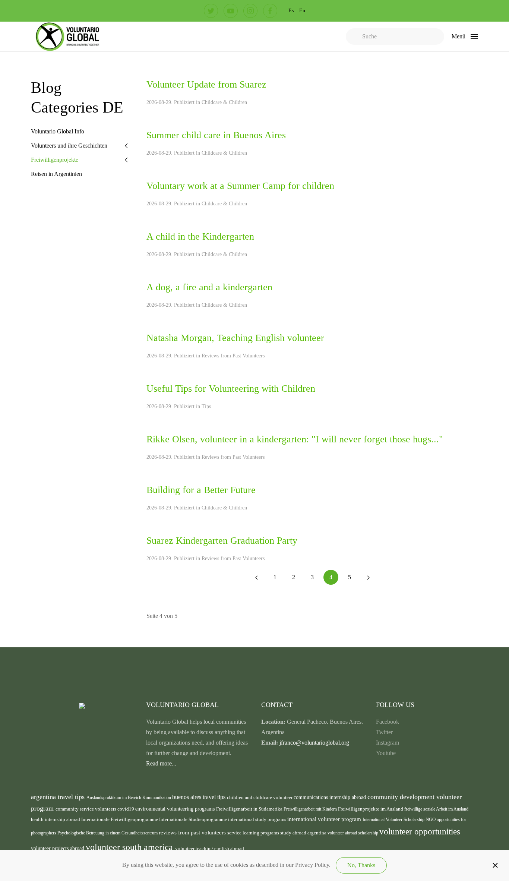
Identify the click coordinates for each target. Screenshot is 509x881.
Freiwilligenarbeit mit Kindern (311, 809)
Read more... (161, 763)
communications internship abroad (330, 797)
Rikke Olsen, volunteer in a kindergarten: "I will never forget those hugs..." (294, 439)
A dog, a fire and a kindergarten (209, 287)
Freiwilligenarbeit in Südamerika (250, 809)
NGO (431, 819)
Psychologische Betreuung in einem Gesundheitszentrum (108, 833)
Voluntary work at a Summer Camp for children (240, 185)
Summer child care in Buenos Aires (216, 135)
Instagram (387, 742)
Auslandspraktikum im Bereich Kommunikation (129, 797)
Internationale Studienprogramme (193, 819)
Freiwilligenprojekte (54, 160)
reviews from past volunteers (193, 833)
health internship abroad (56, 819)
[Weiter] (368, 577)
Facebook (387, 722)
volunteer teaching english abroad (209, 848)
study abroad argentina (304, 833)
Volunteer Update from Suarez (206, 84)
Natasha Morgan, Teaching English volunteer (235, 337)
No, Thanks (361, 865)
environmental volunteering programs (175, 809)
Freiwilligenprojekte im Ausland (371, 809)
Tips (206, 406)
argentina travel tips (58, 797)
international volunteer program (325, 819)
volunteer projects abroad (58, 848)
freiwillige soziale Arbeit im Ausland (436, 809)
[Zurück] (256, 577)
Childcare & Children (224, 102)
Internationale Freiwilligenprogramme (120, 819)
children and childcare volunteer (260, 797)
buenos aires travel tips (199, 797)
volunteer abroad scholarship (353, 833)
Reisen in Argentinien (56, 174)
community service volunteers (86, 809)
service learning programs (253, 833)
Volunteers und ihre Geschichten (69, 145)
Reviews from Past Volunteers (233, 356)
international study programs (257, 819)
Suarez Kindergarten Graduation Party (221, 540)
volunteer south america (130, 847)
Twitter (384, 732)
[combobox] (395, 36)
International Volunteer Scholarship (394, 819)
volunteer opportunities (419, 831)
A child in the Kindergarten (200, 236)
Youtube (386, 753)
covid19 (126, 809)
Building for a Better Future (201, 489)
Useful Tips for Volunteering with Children (230, 388)
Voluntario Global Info (57, 131)
